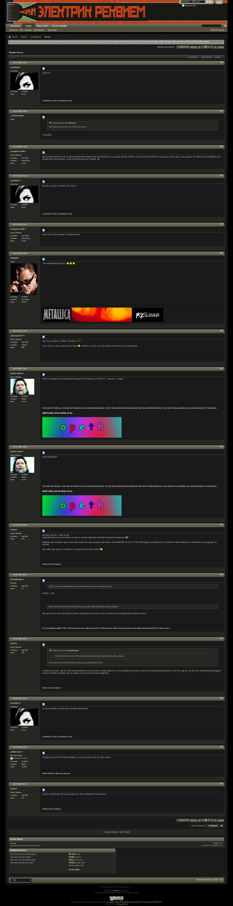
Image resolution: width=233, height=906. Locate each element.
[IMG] (71, 860)
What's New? (43, 26)
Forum (29, 26)
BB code (72, 854)
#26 (221, 574)
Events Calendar (59, 26)
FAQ (21, 30)
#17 (221, 111)
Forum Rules (74, 870)
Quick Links (52, 30)
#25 (221, 525)
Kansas (19, 52)
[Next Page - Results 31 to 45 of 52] (215, 47)
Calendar (28, 30)
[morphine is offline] (24, 81)
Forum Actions (38, 30)
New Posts (15, 26)
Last (219, 47)
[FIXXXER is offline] (23, 279)
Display (217, 57)
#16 (221, 62)
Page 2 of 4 (184, 47)
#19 (221, 176)
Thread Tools (193, 57)
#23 (221, 368)
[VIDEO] (72, 863)
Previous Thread (110, 832)
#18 (221, 146)
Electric (24, 37)
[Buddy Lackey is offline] (22, 387)
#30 (221, 784)
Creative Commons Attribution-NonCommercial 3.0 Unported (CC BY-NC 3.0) (134, 902)
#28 (221, 698)
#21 (221, 253)
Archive (215, 880)
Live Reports (36, 37)
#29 (221, 747)
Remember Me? (190, 5)
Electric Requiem (203, 880)
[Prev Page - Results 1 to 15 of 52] (199, 47)
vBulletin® (116, 891)
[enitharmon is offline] (18, 758)
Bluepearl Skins (122, 904)
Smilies (72, 857)
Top (221, 826)
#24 (221, 447)
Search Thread (206, 57)
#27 (221, 639)
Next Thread (124, 832)
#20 (221, 224)
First (195, 47)
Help (219, 2)
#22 (221, 331)
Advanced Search (217, 30)
